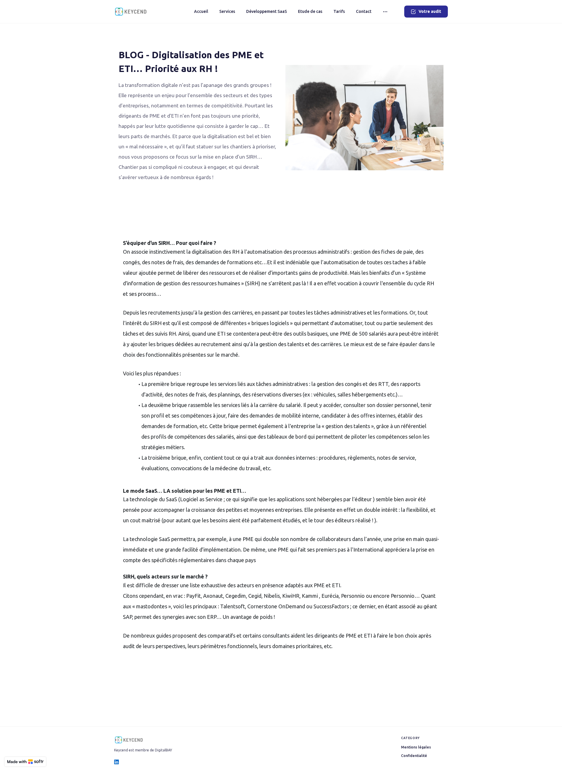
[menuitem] (201, 11)
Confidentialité (414, 756)
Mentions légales (416, 747)
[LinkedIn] (116, 762)
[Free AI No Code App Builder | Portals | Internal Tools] (25, 761)
